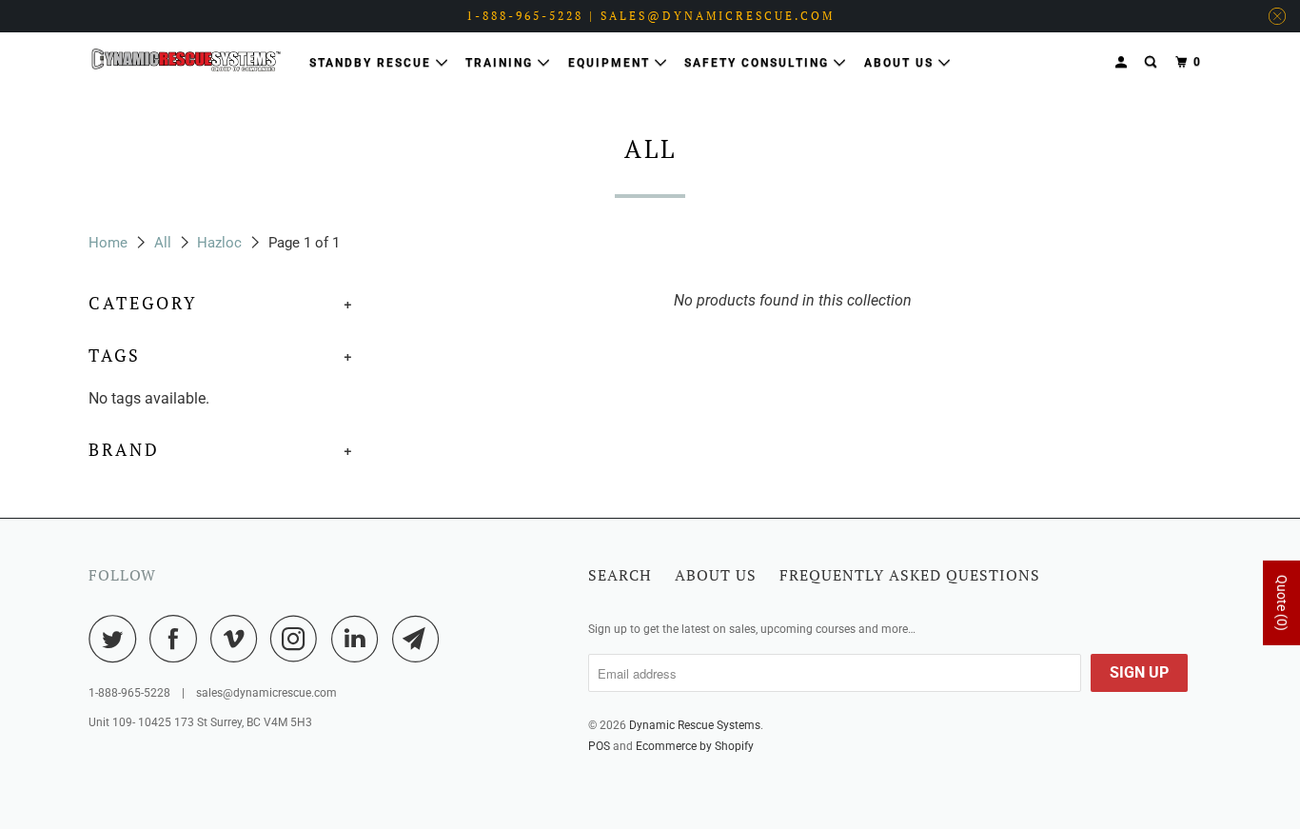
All (162, 242)
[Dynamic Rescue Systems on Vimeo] (238, 638)
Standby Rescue (372, 62)
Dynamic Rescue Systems (694, 725)
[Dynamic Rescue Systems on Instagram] (298, 638)
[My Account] (1123, 62)
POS (599, 746)
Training (501, 62)
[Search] (1152, 62)
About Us (901, 62)
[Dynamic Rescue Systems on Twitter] (117, 638)
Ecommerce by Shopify (695, 746)
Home (108, 242)
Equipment (611, 62)
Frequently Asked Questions (909, 574)
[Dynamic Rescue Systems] (186, 60)
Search (620, 574)
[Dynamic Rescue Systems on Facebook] (178, 638)
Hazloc (219, 242)
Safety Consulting (759, 62)
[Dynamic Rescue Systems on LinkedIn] (359, 638)
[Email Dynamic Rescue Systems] (420, 638)
